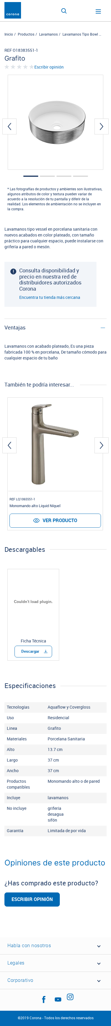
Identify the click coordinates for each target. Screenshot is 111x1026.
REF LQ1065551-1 (22, 499)
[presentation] (9, 126)
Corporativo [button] (20, 980)
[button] (30, 176)
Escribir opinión (49, 67)
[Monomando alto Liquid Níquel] (55, 444)
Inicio (8, 34)
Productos (26, 34)
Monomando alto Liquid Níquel (34, 506)
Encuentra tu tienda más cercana (49, 297)
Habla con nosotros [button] (29, 945)
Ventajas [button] (14, 327)
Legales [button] (16, 963)
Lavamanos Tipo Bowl (80, 34)
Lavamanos (48, 34)
